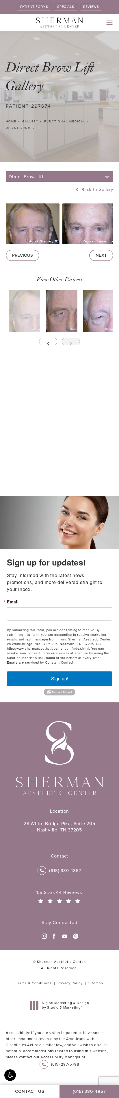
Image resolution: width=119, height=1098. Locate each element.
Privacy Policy (70, 983)
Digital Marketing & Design (65, 1005)
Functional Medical (64, 121)
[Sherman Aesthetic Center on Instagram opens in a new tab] (44, 936)
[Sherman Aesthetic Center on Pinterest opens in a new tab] (75, 936)
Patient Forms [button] (34, 6)
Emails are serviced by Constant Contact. (41, 662)
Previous (22, 255)
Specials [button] (65, 6)
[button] (10, 1075)
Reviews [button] (91, 6)
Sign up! (59, 678)
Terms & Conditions (34, 983)
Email (13, 602)
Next (101, 255)
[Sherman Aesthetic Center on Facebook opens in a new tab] (54, 936)
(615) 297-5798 (65, 1064)
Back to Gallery (96, 190)
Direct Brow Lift (23, 128)
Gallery (30, 121)
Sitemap (95, 983)
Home (11, 121)
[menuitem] (44, 936)
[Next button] (71, 341)
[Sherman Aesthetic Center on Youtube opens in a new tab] (65, 936)
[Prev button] (48, 341)
